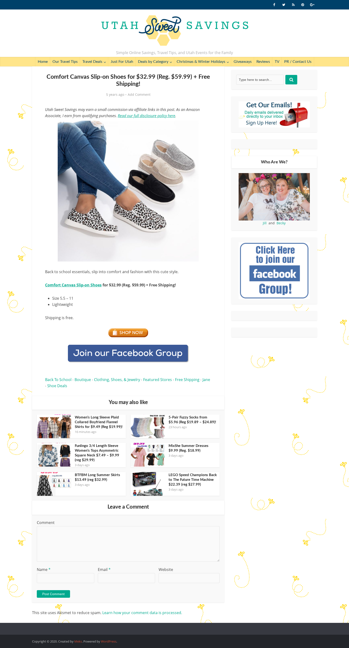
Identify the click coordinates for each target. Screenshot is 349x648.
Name (44, 569)
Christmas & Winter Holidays (201, 62)
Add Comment (139, 94)
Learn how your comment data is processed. (142, 612)
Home (43, 62)
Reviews (263, 62)
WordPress (108, 641)
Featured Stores (157, 379)
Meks (78, 641)
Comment (46, 522)
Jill (265, 223)
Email (104, 569)
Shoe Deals (57, 385)
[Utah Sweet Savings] (174, 31)
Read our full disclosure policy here (146, 115)
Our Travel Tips (65, 62)
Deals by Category (153, 62)
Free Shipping (187, 379)
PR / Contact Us (297, 62)
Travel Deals (92, 62)
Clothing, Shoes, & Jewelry (117, 379)
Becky (281, 223)
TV (277, 62)
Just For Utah (122, 62)
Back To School (58, 379)
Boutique (83, 379)
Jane (206, 379)
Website (166, 569)
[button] (204, 127)
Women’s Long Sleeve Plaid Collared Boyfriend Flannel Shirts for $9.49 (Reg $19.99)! (99, 422)
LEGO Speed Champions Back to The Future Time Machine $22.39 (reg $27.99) (193, 479)
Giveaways (243, 62)
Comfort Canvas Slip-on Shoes (73, 285)
